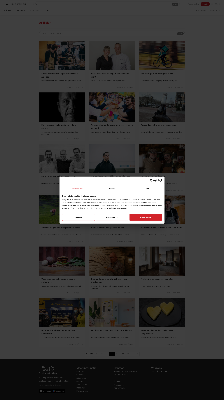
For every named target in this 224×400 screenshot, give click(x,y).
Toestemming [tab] (76, 188)
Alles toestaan (145, 217)
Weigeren (78, 217)
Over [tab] (147, 188)
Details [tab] (112, 188)
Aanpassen (110, 217)
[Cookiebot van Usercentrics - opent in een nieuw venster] (152, 181)
